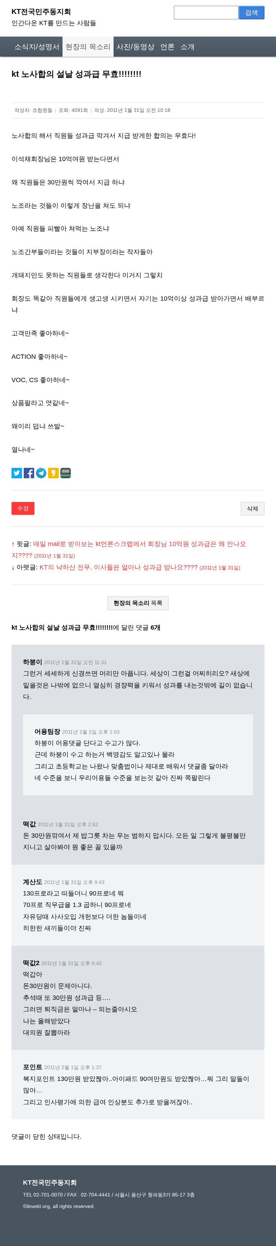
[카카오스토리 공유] (54, 472)
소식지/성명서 (37, 47)
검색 (251, 12)
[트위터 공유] (18, 472)
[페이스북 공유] (30, 472)
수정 (23, 508)
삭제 (252, 509)
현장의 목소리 (88, 47)
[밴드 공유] (65, 472)
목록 (138, 603)
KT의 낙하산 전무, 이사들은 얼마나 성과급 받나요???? (140, 567)
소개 (187, 47)
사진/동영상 (135, 47)
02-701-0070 (48, 1195)
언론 (167, 47)
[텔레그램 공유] (42, 472)
